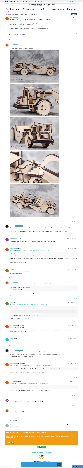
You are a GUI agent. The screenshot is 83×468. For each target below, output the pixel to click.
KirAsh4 (11, 17)
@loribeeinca (21, 282)
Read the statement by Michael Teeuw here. (41, 5)
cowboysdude (12, 225)
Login (12, 442)
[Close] (76, 432)
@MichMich (17, 410)
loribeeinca (12, 269)
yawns (11, 238)
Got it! (59, 464)
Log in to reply (74, 14)
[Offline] (7, 226)
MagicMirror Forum (10, 1)
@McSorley (21, 381)
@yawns (20, 248)
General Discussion (10, 14)
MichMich (11, 399)
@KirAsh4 (20, 238)
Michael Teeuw (46, 461)
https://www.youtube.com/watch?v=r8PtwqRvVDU (20, 20)
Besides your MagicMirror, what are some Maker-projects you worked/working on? (32, 250)
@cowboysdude (22, 363)
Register (8, 442)
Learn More (24, 465)
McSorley (11, 338)
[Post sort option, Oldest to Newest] (69, 14)
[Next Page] (45, 447)
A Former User (12, 424)
